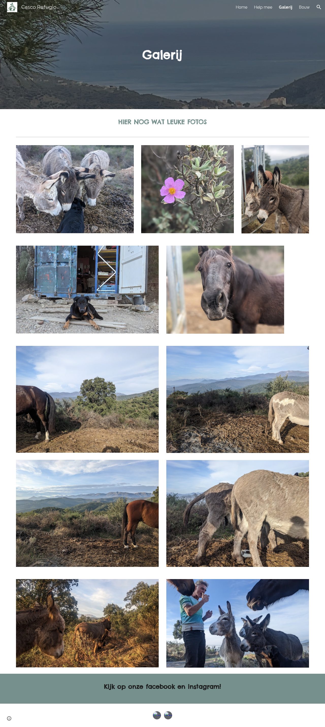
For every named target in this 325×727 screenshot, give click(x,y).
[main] (162, 55)
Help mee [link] (263, 7)
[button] (319, 7)
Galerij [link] (285, 7)
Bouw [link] (304, 7)
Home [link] (241, 7)
